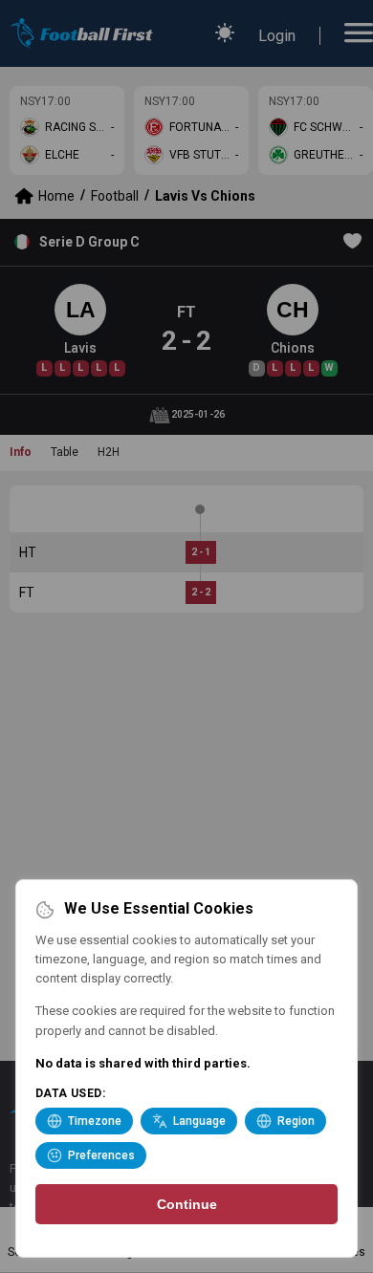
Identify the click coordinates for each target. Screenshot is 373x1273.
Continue (187, 1204)
